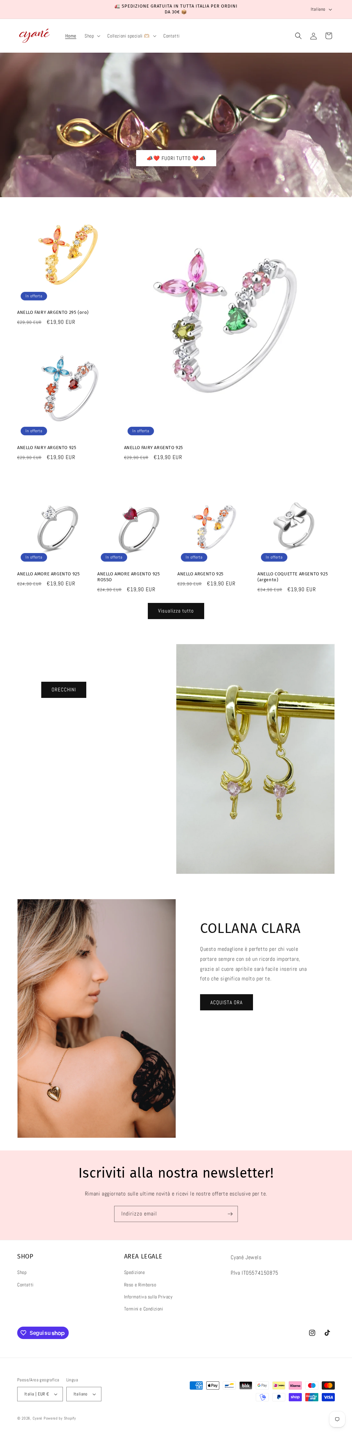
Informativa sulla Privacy (148, 1297)
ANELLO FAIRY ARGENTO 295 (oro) (53, 312)
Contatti (25, 1285)
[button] (91, 36)
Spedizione (134, 1272)
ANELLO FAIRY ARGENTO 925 (46, 447)
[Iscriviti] (230, 1214)
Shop (21, 1272)
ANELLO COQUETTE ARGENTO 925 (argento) (292, 576)
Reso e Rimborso (140, 1285)
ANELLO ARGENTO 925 (200, 573)
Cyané (38, 1418)
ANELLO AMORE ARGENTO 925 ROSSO (128, 576)
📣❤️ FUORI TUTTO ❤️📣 (176, 158)
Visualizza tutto (176, 610)
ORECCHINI (64, 689)
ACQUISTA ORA (226, 1002)
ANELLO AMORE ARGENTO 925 (48, 573)
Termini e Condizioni (143, 1309)
